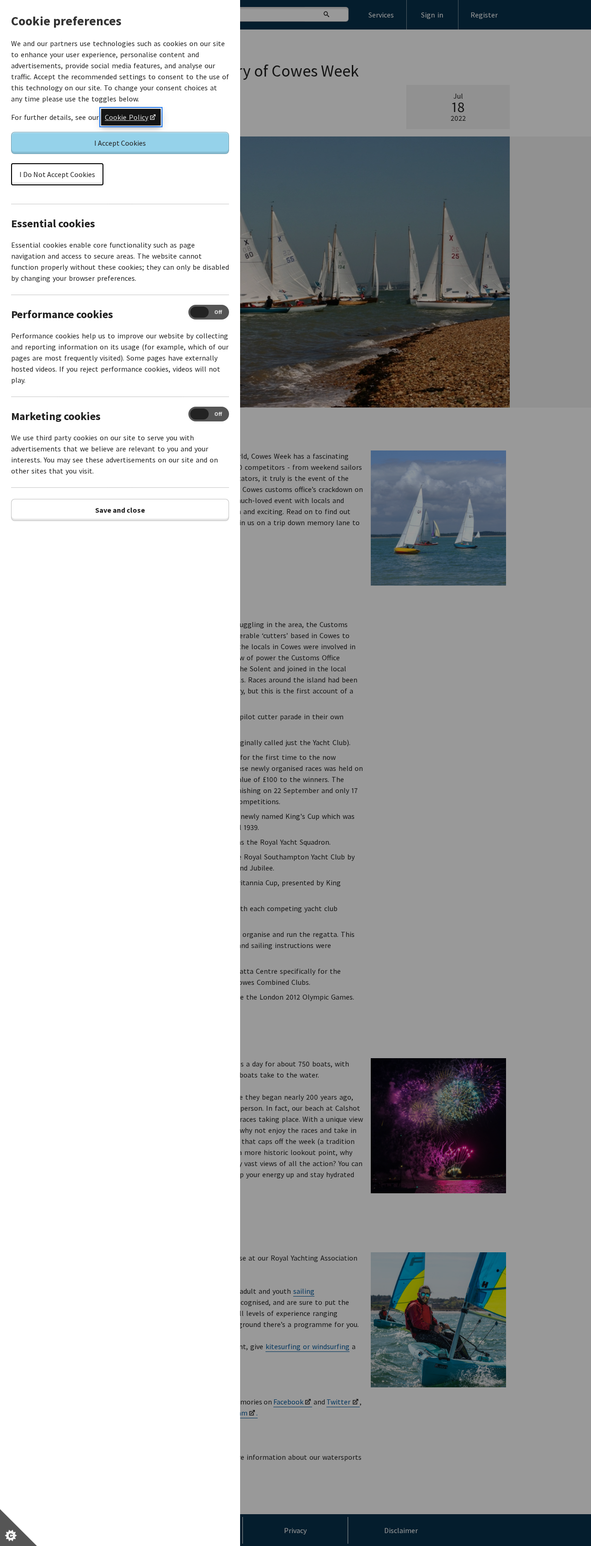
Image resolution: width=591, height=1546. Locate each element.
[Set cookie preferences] (18, 1527)
